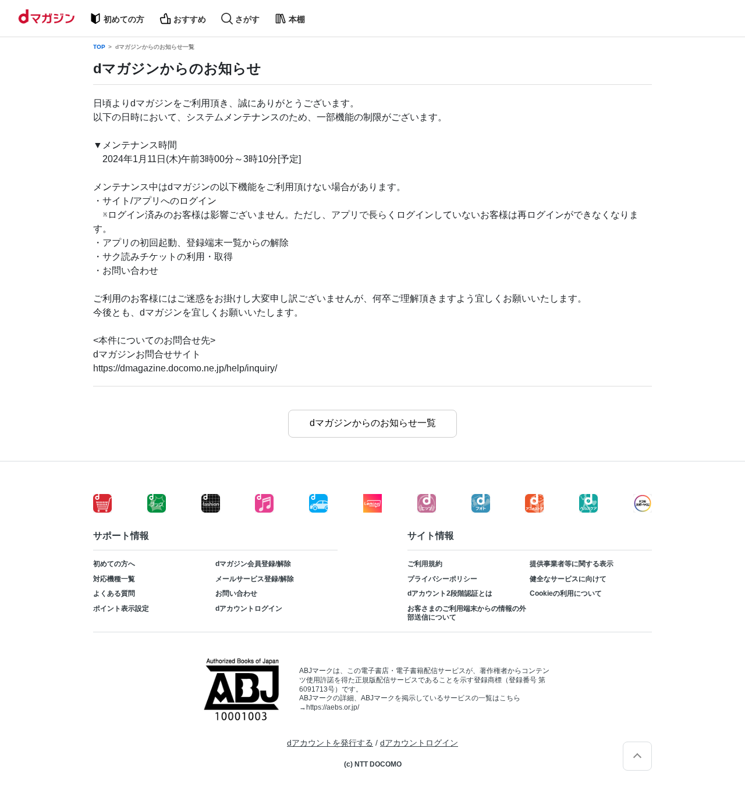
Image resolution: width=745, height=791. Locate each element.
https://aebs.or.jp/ (332, 707)
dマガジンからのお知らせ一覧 (154, 47)
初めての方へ (114, 564)
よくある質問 (114, 593)
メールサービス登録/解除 (254, 579)
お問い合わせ (236, 593)
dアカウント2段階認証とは (449, 593)
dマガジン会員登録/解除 (253, 564)
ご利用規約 (424, 564)
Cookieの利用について (566, 593)
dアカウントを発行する (330, 742)
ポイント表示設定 (121, 608)
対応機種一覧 (114, 579)
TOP (99, 47)
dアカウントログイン (248, 608)
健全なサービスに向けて (568, 579)
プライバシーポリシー (442, 579)
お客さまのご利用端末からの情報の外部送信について (466, 613)
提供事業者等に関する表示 (571, 564)
